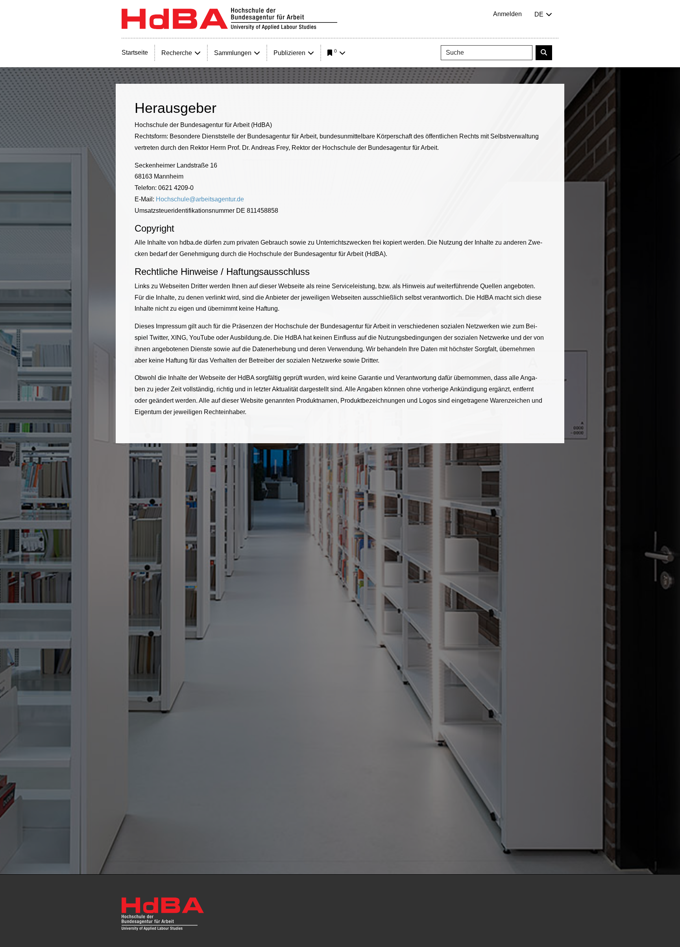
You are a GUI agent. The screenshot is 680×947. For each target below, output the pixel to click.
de (538, 14)
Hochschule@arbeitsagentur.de (200, 199)
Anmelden (507, 14)
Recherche (176, 53)
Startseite (135, 52)
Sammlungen (232, 53)
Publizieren (289, 53)
